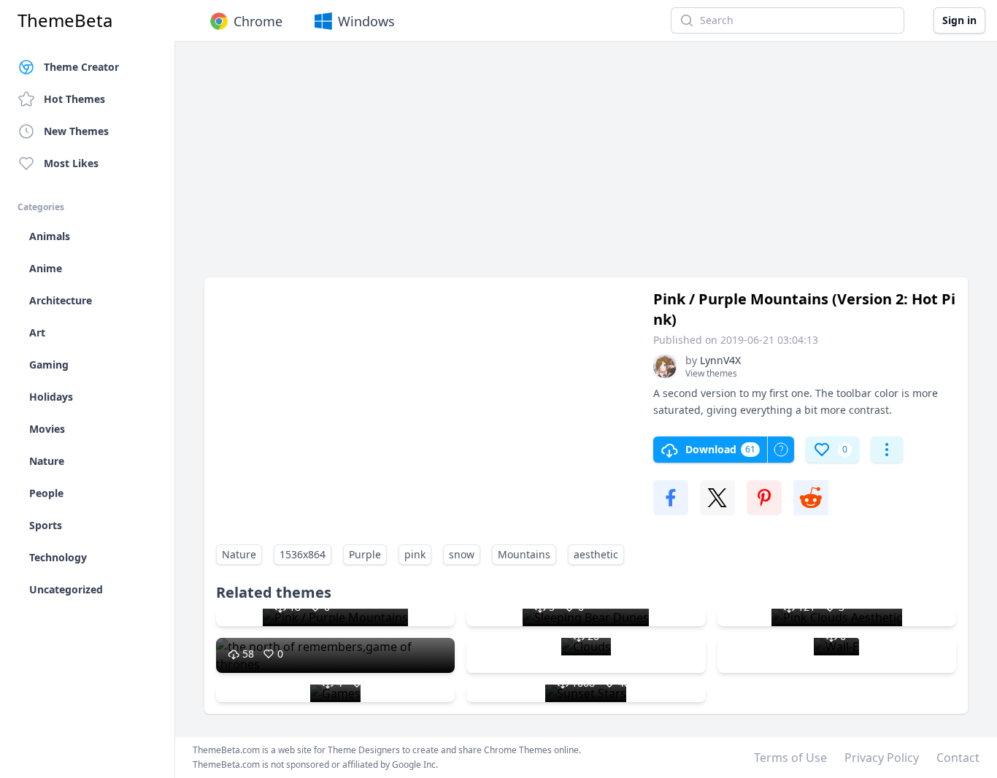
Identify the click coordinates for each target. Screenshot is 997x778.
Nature (239, 554)
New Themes (76, 131)
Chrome (258, 21)
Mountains (524, 554)
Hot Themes (74, 99)
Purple (365, 554)
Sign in (959, 20)
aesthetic (596, 554)
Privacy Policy (881, 758)
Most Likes (71, 163)
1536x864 (303, 554)
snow (461, 554)
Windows (366, 21)
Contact (957, 758)
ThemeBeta (65, 20)
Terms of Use (790, 758)
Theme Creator (81, 67)
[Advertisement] (586, 166)
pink (415, 554)
